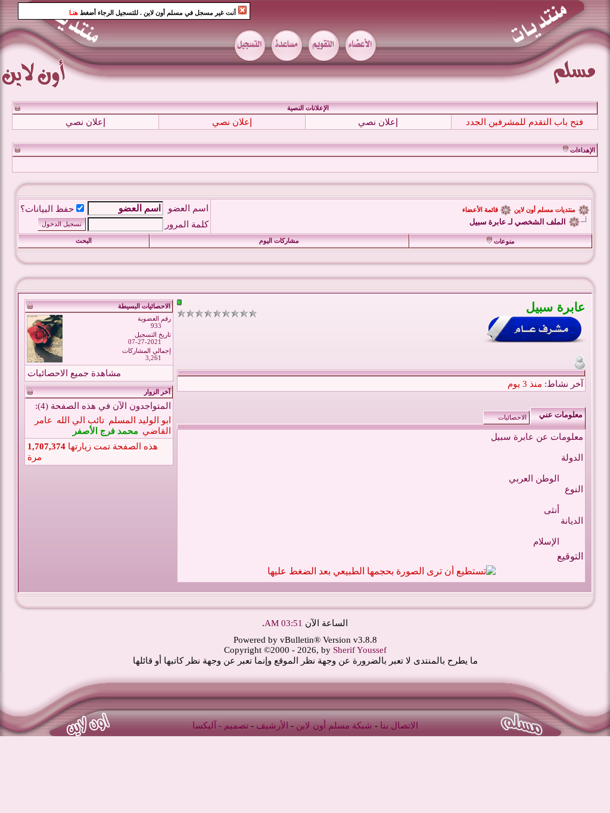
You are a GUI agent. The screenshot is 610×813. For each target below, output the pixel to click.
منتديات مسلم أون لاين (544, 210)
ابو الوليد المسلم (139, 420)
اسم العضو (188, 208)
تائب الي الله (80, 420)
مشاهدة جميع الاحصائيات (74, 373)
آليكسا (204, 725)
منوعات (504, 241)
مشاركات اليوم (279, 240)
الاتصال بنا (399, 725)
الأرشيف (272, 725)
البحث (84, 240)
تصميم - (233, 725)
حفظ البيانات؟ (47, 209)
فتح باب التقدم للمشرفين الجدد (524, 122)
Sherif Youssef (360, 650)
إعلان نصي (378, 122)
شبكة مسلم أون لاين (334, 725)
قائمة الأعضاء (480, 210)
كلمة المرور (186, 224)
